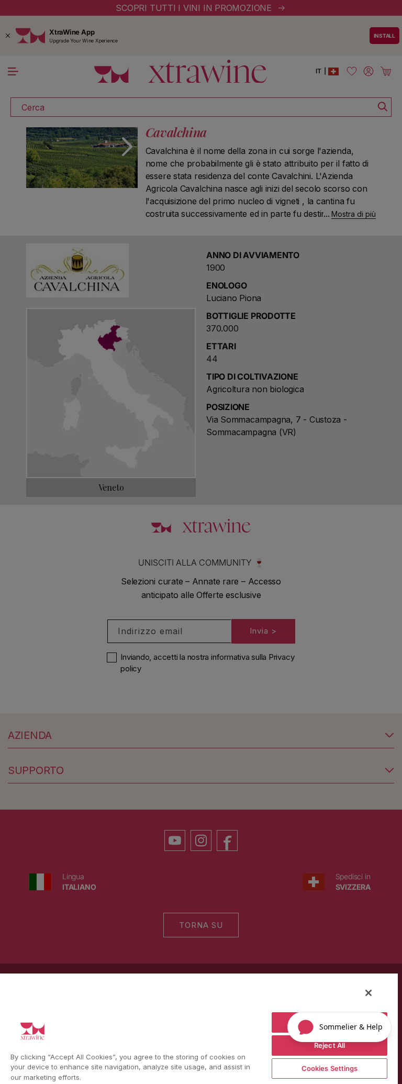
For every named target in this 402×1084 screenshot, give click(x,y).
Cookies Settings (330, 1068)
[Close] (368, 992)
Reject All (329, 1045)
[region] (199, 1028)
